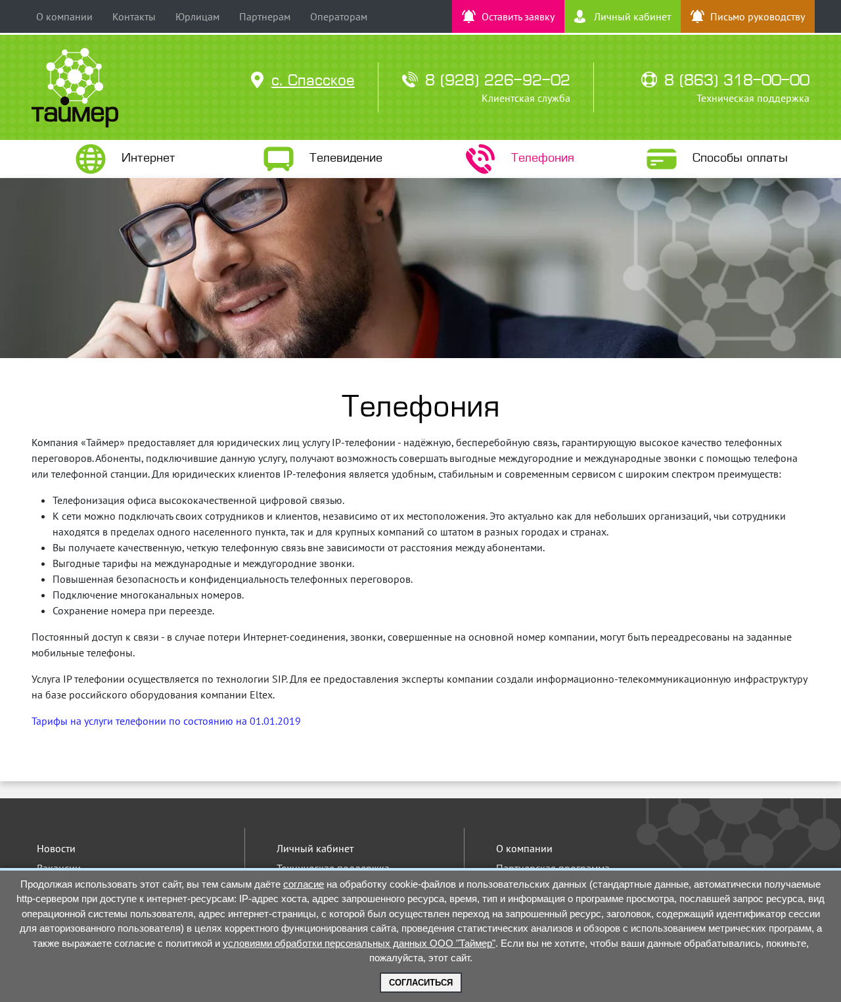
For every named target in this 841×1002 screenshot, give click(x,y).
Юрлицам (197, 16)
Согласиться (421, 983)
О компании (64, 16)
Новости (56, 848)
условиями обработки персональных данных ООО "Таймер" (359, 943)
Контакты (134, 16)
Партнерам (264, 16)
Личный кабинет (315, 848)
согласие (303, 884)
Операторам (338, 16)
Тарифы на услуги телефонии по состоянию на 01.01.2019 (166, 720)
